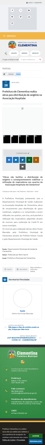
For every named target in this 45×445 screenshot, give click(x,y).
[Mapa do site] (29, 17)
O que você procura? (10, 59)
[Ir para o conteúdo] (19, 23)
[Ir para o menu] (24, 23)
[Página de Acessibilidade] (12, 23)
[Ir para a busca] (29, 23)
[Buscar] (40, 59)
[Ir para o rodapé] (10, 28)
